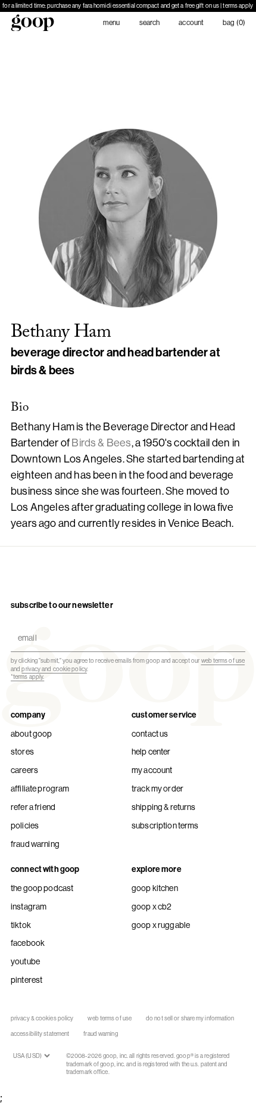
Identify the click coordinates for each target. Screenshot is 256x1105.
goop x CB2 (151, 906)
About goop (31, 733)
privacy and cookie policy (54, 669)
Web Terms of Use (110, 1018)
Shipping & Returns (164, 807)
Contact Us (150, 733)
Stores (22, 751)
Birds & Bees (101, 443)
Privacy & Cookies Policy (42, 1018)
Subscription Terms (165, 825)
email (25, 627)
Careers (24, 770)
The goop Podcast (42, 888)
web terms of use (223, 660)
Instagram (28, 906)
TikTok (21, 925)
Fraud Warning (35, 844)
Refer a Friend (33, 807)
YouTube (25, 961)
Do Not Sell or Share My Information (190, 1018)
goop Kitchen (155, 888)
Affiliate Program (40, 788)
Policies (25, 825)
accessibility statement (40, 1033)
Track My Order (157, 788)
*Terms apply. (27, 676)
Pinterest (26, 980)
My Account (152, 770)
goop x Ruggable (161, 925)
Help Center (151, 751)
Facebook (28, 943)
